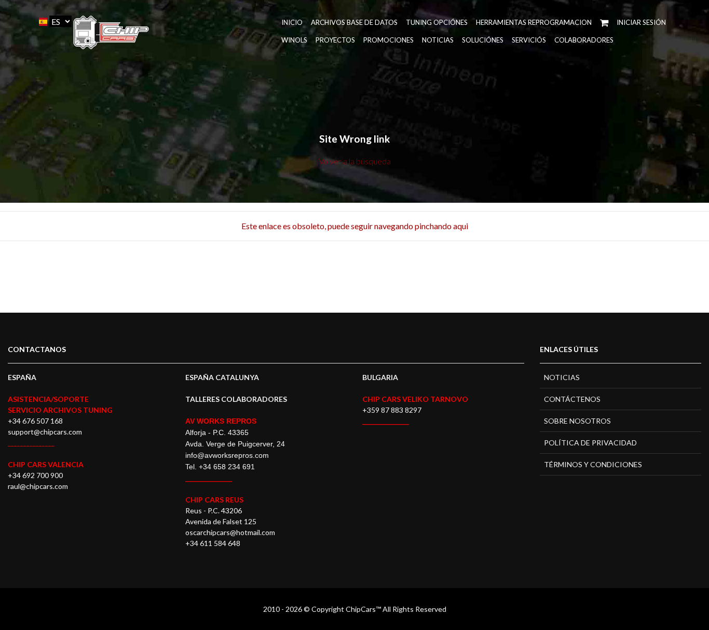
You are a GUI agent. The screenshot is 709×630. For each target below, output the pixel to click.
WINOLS (294, 40)
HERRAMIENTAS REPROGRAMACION (534, 22)
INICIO (292, 22)
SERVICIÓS (529, 40)
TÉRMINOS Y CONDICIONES (593, 464)
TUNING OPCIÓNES (437, 22)
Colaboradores (583, 40)
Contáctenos (572, 399)
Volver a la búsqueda (355, 161)
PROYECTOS (335, 40)
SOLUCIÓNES (482, 40)
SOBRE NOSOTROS (577, 420)
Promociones (388, 40)
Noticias (438, 40)
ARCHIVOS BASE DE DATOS (354, 22)
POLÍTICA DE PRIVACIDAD (590, 442)
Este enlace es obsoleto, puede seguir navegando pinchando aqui (354, 226)
